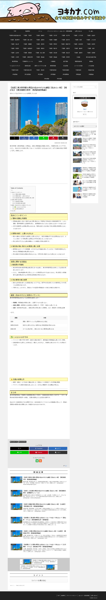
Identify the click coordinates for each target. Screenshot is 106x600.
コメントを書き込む (38, 580)
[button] (63, 138)
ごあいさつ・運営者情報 (83, 595)
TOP (58, 595)
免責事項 (63, 595)
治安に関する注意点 (17, 199)
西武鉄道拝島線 (23, 441)
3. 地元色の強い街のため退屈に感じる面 (24, 197)
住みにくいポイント (17, 192)
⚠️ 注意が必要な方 (19, 208)
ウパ (84, 109)
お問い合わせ (94, 595)
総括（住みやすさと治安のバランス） (21, 205)
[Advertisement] (39, 169)
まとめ (13, 210)
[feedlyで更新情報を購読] (37, 460)
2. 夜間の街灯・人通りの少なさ (22, 196)
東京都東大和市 (14, 441)
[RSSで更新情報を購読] (40, 460)
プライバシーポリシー (72, 595)
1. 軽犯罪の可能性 (18, 201)
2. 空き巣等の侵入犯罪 (19, 203)
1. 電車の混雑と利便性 (19, 194)
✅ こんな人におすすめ (20, 207)
